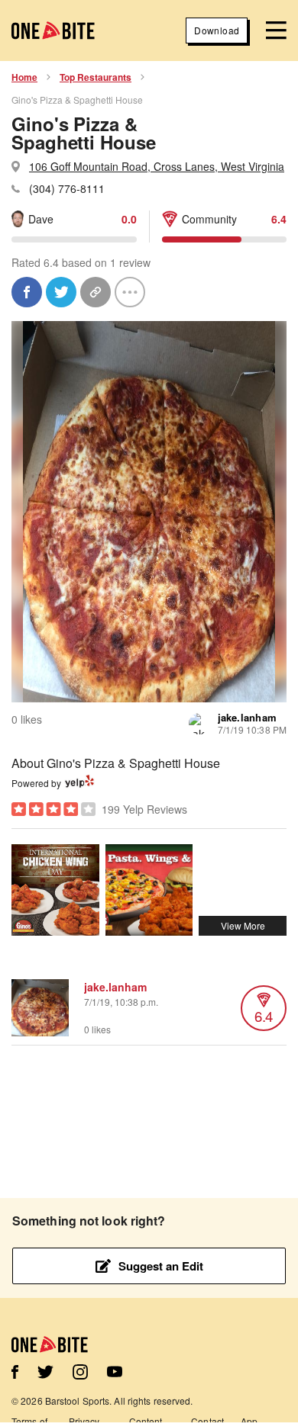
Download (216, 30)
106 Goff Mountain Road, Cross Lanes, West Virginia (156, 166)
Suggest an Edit (160, 1266)
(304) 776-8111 (67, 188)
